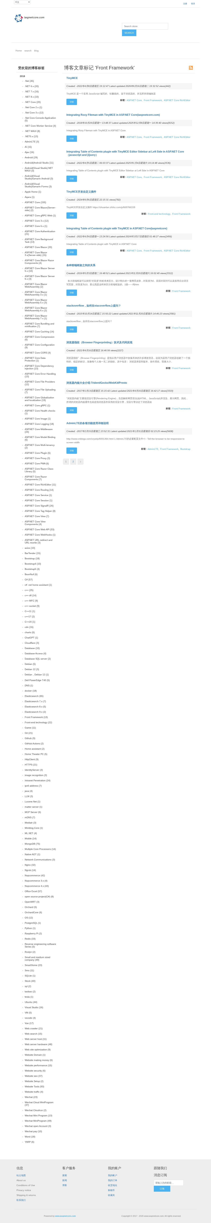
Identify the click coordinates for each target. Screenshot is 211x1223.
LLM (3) (29, 796)
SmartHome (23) (33, 965)
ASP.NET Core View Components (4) (35, 523)
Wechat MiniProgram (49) (38, 1120)
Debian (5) (30, 664)
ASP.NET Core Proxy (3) (37, 458)
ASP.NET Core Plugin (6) (38, 453)
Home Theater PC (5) (36, 754)
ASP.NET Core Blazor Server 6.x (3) (40, 277)
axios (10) (30, 548)
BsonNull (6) (31, 574)
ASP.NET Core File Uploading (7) (40, 391)
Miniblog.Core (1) (34, 828)
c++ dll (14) (30, 595)
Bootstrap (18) (32, 558)
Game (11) (30, 727)
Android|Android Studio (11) (39, 162)
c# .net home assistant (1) (38, 585)
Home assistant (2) (35, 748)
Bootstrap (185, 449)
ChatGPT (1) (31, 637)
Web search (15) (33, 1033)
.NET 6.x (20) (32, 86)
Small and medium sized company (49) (37, 958)
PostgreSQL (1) (33, 923)
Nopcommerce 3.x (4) (36, 880)
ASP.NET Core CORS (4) (38, 352)
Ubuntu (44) (31, 1002)
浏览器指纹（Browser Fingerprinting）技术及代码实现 (99, 342)
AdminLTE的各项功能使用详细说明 (87, 423)
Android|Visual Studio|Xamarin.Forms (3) (38, 185)
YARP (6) (29, 1142)
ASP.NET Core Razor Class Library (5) (39, 470)
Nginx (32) (30, 865)
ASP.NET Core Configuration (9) (40, 346)
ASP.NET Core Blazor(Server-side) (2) (40, 209)
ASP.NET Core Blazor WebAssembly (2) (36, 285)
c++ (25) (29, 590)
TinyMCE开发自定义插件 (81, 191)
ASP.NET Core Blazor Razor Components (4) (39, 261)
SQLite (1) (30, 975)
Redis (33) (30, 938)
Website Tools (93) (34, 1086)
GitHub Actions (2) (34, 743)
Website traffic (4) (34, 1091)
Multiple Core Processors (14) (40, 849)
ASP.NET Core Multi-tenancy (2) (40, 446)
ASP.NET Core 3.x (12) (37, 220)
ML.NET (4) (31, 833)
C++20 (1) (30, 621)
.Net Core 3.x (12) (34, 112)
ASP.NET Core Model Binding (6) (40, 438)
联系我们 (21, 1200)
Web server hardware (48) (38, 1044)
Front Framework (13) (36, 717)
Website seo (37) (34, 1076)
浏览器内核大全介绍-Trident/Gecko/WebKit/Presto (96, 382)
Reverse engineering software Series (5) (40, 945)
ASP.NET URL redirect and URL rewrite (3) (38, 541)
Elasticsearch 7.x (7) (35, 701)
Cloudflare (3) (32, 643)
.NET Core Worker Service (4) (40, 125)
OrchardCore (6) (33, 912)
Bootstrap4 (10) (33, 563)
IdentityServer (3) (34, 770)
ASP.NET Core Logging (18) (39, 424)
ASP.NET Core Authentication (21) (40, 232)
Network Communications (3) (40, 859)
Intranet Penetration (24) (37, 780)
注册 (185, 3)
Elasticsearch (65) (34, 696)
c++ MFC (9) (31, 600)
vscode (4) (30, 1018)
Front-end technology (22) (38, 722)
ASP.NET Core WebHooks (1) (40, 534)
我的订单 (112, 1180)
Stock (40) (30, 981)
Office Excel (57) (33, 891)
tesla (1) (29, 996)
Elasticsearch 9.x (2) (35, 712)
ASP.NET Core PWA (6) (37, 463)
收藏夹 (111, 1195)
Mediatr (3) (30, 822)
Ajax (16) (29, 152)
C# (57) (29, 579)
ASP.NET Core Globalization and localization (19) (39, 399)
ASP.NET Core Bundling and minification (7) (39, 325)
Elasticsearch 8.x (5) (35, 706)
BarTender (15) (33, 553)
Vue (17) (29, 1023)
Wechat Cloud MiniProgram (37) (39, 1103)
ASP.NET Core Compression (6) (39, 338)
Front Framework (153, 100)
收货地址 (112, 1185)
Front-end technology (159, 214)
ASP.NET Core (134, 100)
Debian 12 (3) (32, 669)
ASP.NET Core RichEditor (177, 100)
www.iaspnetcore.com (65, 1216)
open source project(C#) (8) (39, 896)
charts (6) (30, 632)
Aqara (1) (30, 197)
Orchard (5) (31, 907)
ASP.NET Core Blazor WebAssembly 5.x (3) (36, 301)
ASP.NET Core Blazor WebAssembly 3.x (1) (36, 293)
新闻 (64, 1180)
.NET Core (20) (33, 102)
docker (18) (31, 690)
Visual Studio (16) (34, 1007)
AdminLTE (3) (32, 141)
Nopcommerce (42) (35, 875)
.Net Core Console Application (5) (40, 119)
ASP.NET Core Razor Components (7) (36, 478)
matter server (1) (33, 806)
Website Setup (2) (34, 1081)
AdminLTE (153, 449)
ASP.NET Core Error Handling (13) (40, 375)
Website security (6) (35, 1070)
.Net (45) (29, 81)
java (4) (29, 791)
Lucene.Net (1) (32, 801)
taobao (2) (30, 991)
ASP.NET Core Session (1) (38, 500)
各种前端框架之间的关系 (80, 265)
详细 (72, 102)
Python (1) (30, 928)
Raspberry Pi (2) (33, 933)
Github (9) (30, 738)
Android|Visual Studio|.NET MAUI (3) (39, 169)
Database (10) (32, 648)
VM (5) (28, 1012)
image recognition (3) (36, 775)
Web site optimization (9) (38, 1049)
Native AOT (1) (32, 854)
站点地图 (21, 1175)
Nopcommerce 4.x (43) (37, 886)
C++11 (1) (30, 611)
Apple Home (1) (33, 191)
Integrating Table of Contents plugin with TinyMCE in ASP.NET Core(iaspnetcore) (116, 228)
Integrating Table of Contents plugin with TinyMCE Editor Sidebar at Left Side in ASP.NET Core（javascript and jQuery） (125, 153)
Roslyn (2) (30, 952)
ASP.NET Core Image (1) (38, 418)
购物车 (111, 1190)
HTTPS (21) (31, 764)
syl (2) (28, 986)
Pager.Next (80, 461)
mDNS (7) (30, 817)
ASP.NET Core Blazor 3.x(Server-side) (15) (36, 253)
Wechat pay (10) (33, 1131)
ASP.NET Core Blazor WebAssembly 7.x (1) (36, 317)
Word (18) (30, 1136)
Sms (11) (29, 970)
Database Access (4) (35, 653)
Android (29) (31, 157)
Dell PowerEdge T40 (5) (37, 680)
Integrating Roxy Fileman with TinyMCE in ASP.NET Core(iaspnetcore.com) (113, 114)
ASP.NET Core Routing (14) (39, 490)
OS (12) (29, 917)
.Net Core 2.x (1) (33, 107)
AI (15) (28, 147)
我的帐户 (112, 1175)
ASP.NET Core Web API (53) (39, 529)
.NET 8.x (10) (32, 96)
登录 (193, 3)
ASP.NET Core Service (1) (38, 495)
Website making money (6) (39, 1060)
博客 (64, 1185)
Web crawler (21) (34, 1028)
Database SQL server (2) (38, 658)
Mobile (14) (31, 838)
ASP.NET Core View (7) (37, 516)
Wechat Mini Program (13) (38, 1115)
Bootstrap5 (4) (32, 569)
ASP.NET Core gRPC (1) (37, 405)
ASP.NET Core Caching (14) (39, 331)
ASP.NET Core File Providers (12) (40, 383)
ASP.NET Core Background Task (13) (39, 240)
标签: (123, 100)
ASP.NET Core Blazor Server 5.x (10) (40, 269)
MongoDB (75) (32, 843)
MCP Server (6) (33, 812)
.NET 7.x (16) (32, 91)
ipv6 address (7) (33, 785)
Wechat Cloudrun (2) (35, 1110)
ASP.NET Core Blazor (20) (38, 247)
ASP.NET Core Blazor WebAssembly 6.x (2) (36, 309)
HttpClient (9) (32, 759)
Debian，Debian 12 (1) (37, 674)
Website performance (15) (38, 1065)
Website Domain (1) (35, 1054)
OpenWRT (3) (32, 901)
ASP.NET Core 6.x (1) (36, 226)
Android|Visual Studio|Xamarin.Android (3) (39, 177)
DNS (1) (29, 685)
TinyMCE (72, 78)
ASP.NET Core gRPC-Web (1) (40, 215)
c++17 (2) (30, 616)
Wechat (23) (31, 1097)
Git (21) (29, 733)
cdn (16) (29, 627)
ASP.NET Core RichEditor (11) (40, 484)
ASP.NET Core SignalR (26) (39, 505)
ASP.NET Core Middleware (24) (39, 430)
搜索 (64, 1175)
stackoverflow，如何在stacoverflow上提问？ (93, 305)
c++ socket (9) (32, 606)
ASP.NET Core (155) (35, 202)
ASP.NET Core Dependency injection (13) (39, 367)
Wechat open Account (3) (38, 1126)
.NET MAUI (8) (32, 131)
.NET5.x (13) (31, 136)
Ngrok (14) (30, 870)
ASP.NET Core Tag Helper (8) (40, 511)
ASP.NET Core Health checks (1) (40, 412)
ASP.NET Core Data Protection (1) (35, 359)
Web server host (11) (36, 1039)
